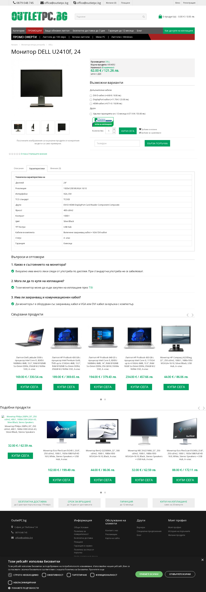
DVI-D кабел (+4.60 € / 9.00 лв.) (107, 95)
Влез (177, 2)
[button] (69, 588)
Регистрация (189, 2)
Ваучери (141, 527)
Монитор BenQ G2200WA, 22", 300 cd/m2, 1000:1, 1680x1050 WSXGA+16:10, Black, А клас (103, 453)
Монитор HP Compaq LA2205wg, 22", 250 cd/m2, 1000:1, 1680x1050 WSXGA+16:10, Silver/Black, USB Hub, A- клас (176, 362)
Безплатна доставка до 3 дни (89, 30)
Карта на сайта (112, 538)
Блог (139, 30)
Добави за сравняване (151, 133)
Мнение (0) (55, 168)
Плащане (125, 2)
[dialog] (103, 574)
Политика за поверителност (81, 533)
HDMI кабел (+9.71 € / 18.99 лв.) (107, 103)
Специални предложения (149, 531)
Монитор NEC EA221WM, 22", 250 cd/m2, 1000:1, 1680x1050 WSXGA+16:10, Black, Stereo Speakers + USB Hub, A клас (144, 455)
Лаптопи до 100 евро (54, 36)
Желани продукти (176, 535)
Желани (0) (111, 2)
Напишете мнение (38, 153)
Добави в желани (149, 129)
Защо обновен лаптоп (57, 30)
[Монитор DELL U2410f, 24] (48, 88)
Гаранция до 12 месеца (121, 30)
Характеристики (37, 168)
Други (93, 108)
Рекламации (111, 534)
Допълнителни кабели (101, 90)
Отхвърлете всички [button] (180, 574)
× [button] (202, 560)
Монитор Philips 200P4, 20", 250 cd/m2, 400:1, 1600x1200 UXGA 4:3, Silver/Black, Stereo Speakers (20, 429)
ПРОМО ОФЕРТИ (25, 37)
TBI (91, 287)
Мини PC (100, 36)
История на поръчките (179, 531)
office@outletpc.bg (56, 3)
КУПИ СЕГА (127, 130)
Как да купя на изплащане (179, 30)
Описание (19, 168)
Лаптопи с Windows (122, 36)
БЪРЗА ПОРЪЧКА (157, 143)
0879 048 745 (25, 3)
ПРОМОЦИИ (35, 30)
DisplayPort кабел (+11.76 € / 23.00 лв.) (111, 99)
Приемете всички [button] (149, 574)
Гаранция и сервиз (83, 545)
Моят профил (174, 527)
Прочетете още (96, 569)
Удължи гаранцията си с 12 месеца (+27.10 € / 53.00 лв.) (119, 113)
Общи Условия (81, 527)
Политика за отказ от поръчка (84, 551)
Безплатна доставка (83, 538)
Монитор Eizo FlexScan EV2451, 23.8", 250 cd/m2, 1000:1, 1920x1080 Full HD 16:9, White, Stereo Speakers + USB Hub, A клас (61, 455)
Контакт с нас (111, 530)
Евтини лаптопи (81, 36)
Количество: (98, 130)
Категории (18, 30)
